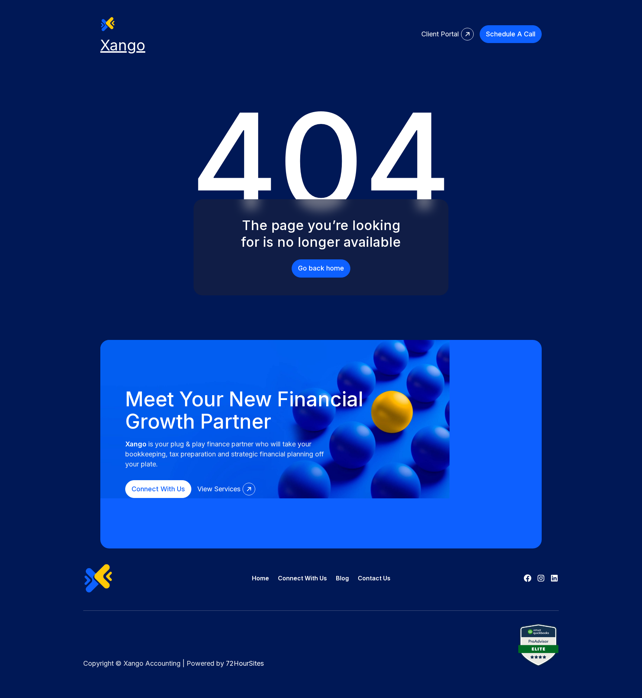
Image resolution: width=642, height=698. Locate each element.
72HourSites (245, 663)
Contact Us (374, 578)
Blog (342, 578)
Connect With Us (302, 578)
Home (260, 578)
